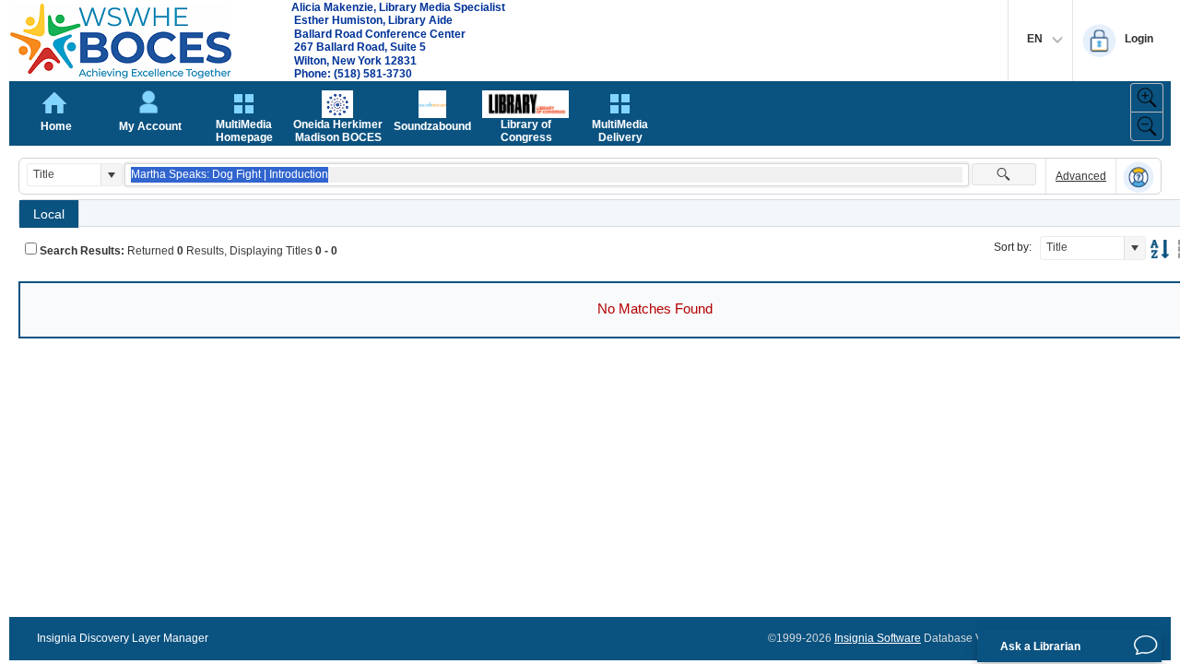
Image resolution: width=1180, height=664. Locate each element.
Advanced (1081, 176)
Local (49, 214)
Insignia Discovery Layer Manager (122, 638)
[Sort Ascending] (1160, 249)
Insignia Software (877, 638)
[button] (111, 174)
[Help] (1138, 177)
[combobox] (64, 174)
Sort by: (1013, 247)
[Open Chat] (1146, 645)
